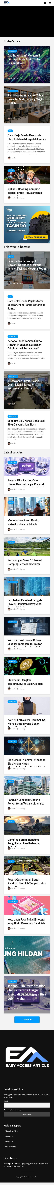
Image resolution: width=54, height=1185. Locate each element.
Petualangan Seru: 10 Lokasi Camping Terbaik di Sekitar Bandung (25, 564)
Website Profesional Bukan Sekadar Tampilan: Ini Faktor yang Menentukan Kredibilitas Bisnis (26, 646)
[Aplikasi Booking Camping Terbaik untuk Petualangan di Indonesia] (27, 175)
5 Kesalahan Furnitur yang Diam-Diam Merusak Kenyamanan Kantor (23, 385)
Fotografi (12, 701)
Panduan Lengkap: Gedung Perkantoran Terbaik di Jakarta (26, 802)
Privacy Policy (10, 1146)
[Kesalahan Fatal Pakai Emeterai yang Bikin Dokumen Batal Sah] (27, 905)
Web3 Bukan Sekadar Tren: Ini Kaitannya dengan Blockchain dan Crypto (27, 11)
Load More (27, 1019)
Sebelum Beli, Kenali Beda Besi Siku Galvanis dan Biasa (26, 423)
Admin (9, 33)
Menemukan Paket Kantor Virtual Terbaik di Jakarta (24, 522)
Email (6, 1101)
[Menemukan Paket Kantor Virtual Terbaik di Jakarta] (27, 506)
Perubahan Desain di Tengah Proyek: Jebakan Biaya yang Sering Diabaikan (25, 604)
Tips (10, 131)
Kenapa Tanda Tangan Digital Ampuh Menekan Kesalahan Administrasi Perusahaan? (25, 345)
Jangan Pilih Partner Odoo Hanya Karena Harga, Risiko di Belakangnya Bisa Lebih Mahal (26, 484)
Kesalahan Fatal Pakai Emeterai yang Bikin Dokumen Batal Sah (26, 921)
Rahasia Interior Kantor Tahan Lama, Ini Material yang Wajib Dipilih (26, 99)
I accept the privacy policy (16, 1110)
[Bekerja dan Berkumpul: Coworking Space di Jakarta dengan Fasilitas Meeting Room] (27, 270)
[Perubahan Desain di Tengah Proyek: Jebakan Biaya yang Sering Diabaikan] (27, 586)
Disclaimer (9, 1141)
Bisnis (11, 256)
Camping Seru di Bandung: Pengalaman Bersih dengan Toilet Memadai (24, 843)
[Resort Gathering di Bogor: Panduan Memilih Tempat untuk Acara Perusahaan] (27, 865)
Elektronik (13, 336)
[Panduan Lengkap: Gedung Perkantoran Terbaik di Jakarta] (27, 786)
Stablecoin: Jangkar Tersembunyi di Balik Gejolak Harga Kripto (25, 684)
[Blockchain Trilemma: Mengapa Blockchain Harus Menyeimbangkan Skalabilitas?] (27, 746)
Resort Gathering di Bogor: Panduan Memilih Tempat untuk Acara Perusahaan (27, 883)
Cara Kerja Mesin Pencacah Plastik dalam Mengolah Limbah (27, 137)
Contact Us (9, 1136)
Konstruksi (13, 91)
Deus (36, 1177)
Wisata (11, 171)
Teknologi (12, 51)
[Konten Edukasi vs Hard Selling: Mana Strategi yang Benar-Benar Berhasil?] (27, 706)
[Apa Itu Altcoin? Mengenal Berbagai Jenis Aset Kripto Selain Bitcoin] (27, 64)
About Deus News (11, 1131)
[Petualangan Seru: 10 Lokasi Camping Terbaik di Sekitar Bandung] (27, 546)
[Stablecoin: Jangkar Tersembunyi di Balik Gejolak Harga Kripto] (27, 666)
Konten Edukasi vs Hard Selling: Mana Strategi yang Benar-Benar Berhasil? (27, 724)
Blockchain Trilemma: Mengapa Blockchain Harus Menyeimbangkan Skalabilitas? (26, 764)
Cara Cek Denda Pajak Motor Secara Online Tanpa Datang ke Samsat (26, 305)
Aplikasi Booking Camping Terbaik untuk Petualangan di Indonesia (25, 193)
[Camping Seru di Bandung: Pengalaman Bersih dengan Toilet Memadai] (27, 825)
